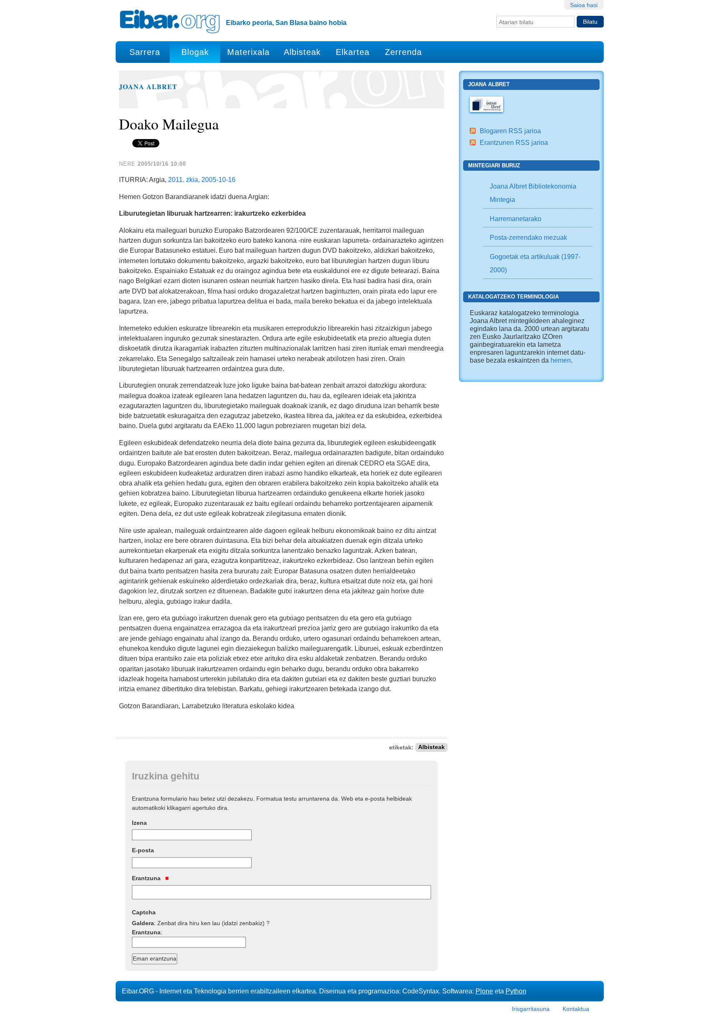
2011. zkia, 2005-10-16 (202, 179)
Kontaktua (576, 1009)
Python (516, 991)
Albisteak (302, 52)
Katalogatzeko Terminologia (513, 297)
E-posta (143, 850)
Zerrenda (403, 52)
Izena (139, 822)
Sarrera (144, 52)
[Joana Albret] (486, 103)
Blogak (195, 52)
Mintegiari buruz (494, 165)
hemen (560, 360)
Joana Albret (148, 87)
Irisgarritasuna (531, 1009)
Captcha (144, 912)
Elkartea (352, 52)
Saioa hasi (584, 5)
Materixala (248, 52)
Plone (484, 991)
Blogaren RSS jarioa (510, 130)
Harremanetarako (515, 218)
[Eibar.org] (170, 21)
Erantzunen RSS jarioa (514, 142)
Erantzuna (147, 878)
